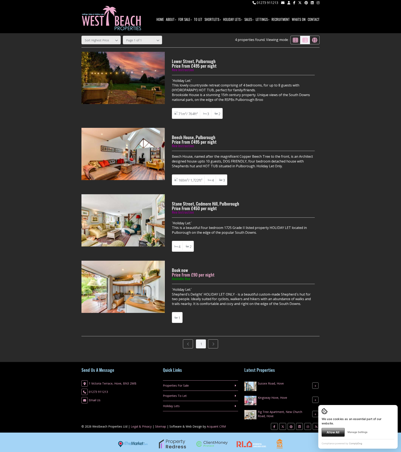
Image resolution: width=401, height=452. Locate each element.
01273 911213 (267, 2)
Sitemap (160, 426)
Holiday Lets (232, 19)
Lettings (262, 19)
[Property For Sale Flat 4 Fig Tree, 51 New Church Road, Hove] (250, 414)
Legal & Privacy (141, 426)
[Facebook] (294, 2)
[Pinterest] (306, 2)
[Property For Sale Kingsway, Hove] (250, 400)
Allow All (333, 432)
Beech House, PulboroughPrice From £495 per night (194, 139)
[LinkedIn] (312, 2)
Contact (314, 19)
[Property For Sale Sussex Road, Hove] (250, 386)
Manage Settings (357, 432)
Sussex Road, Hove (271, 383)
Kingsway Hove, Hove (272, 398)
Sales (248, 19)
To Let (198, 19)
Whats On (299, 19)
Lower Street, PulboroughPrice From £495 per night (194, 63)
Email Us (94, 400)
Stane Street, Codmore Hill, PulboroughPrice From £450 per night (205, 206)
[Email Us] (282, 2)
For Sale (184, 19)
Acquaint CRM (216, 426)
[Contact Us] (288, 2)
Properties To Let (175, 396)
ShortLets (211, 19)
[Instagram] (318, 2)
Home (160, 19)
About (170, 19)
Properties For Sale (176, 385)
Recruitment (281, 19)
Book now (180, 270)
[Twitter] (300, 2)
